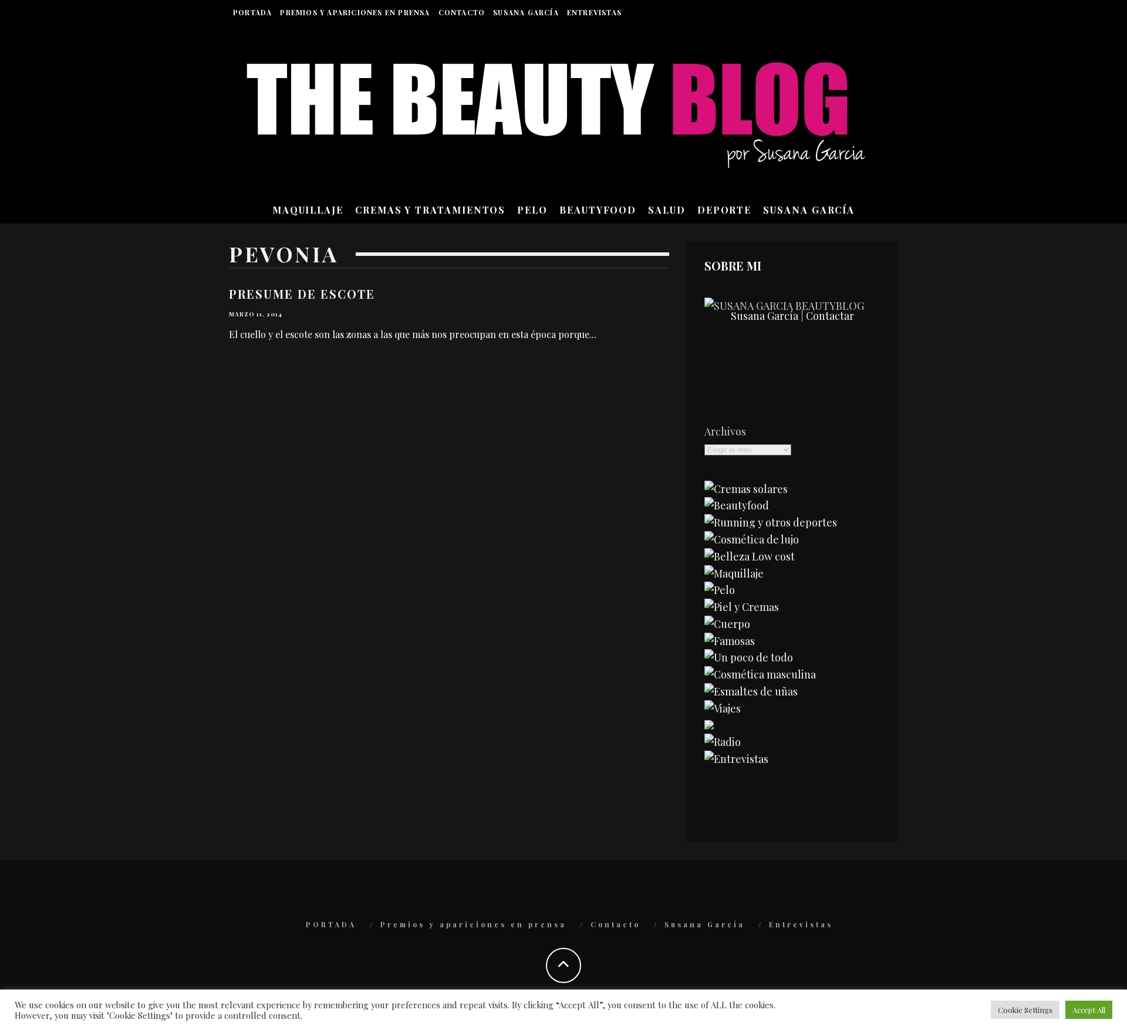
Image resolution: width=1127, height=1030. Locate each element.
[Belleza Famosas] (729, 641)
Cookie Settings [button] (1025, 1010)
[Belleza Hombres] (760, 674)
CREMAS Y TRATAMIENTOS (430, 210)
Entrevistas (594, 12)
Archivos (725, 431)
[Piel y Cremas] (741, 607)
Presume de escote (302, 294)
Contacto (461, 12)
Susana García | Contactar (792, 316)
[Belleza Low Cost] (749, 556)
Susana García (526, 12)
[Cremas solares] (746, 489)
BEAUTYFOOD (597, 210)
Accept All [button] (1088, 1010)
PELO (532, 210)
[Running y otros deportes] (770, 522)
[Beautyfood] (736, 505)
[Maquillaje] (734, 573)
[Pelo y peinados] (719, 590)
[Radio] (722, 742)
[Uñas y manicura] (751, 691)
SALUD (667, 210)
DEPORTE (724, 210)
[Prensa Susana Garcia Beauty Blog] (709, 725)
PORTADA (252, 12)
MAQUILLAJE (307, 210)
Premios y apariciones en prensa (355, 12)
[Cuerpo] (727, 624)
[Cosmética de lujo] (751, 539)
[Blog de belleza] (748, 657)
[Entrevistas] (736, 759)
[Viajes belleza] (722, 708)
